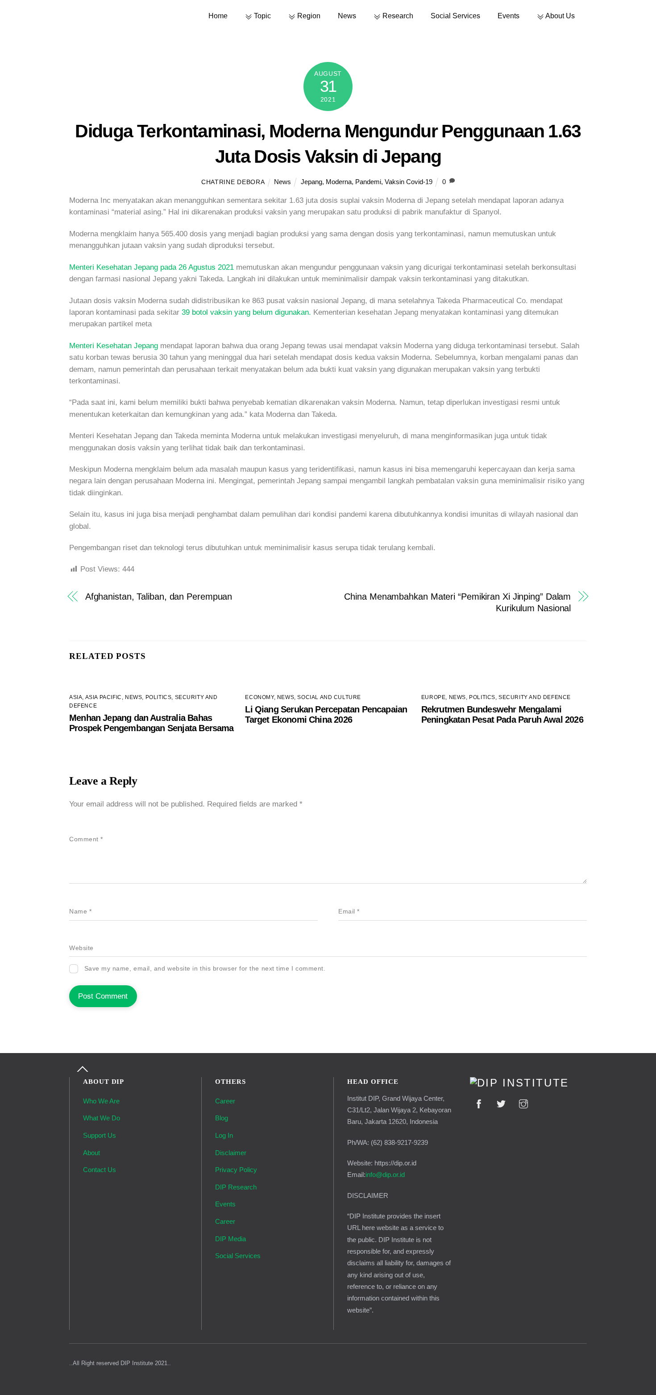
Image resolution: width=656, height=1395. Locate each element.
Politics (158, 697)
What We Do (101, 1118)
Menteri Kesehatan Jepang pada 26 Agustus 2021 (151, 267)
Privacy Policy (236, 1169)
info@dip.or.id (385, 1174)
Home (218, 16)
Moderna (339, 181)
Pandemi (368, 181)
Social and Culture (329, 697)
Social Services (455, 16)
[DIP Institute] (519, 1083)
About (91, 1152)
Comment (86, 839)
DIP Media (230, 1239)
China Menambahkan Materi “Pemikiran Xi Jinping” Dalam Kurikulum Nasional (457, 602)
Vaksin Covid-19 (408, 181)
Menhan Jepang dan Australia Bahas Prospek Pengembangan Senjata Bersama (151, 723)
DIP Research (236, 1187)
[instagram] (523, 1103)
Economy (259, 697)
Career (225, 1101)
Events (508, 16)
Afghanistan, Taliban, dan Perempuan (159, 596)
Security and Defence (534, 697)
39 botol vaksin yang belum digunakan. (246, 312)
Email (349, 911)
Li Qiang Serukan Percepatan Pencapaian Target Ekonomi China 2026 (326, 714)
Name (80, 911)
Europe (433, 697)
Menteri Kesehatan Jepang (114, 346)
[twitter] (501, 1103)
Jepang (311, 181)
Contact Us (99, 1169)
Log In (224, 1135)
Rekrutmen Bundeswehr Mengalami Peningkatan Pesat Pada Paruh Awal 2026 (502, 714)
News (347, 16)
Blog (221, 1118)
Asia (75, 697)
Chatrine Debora (233, 182)
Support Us (99, 1135)
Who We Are (101, 1101)
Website (81, 948)
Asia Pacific (103, 697)
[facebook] (479, 1103)
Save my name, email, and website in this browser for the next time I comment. (205, 968)
